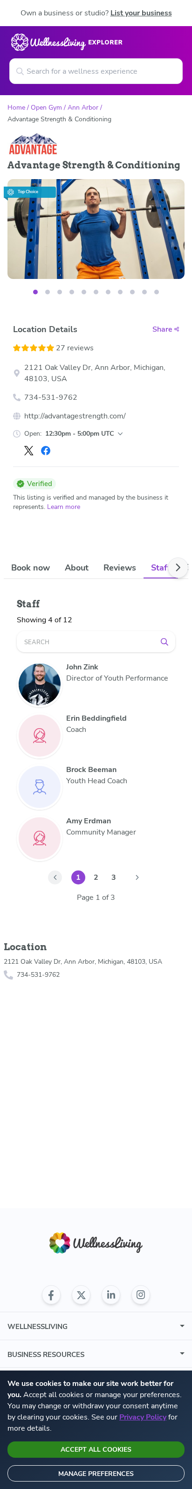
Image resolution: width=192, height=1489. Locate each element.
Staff (161, 567)
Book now (30, 567)
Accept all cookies (96, 1449)
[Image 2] (59, 292)
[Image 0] (35, 292)
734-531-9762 (50, 397)
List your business (141, 13)
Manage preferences (96, 1473)
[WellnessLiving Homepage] (96, 1243)
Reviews (119, 567)
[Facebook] (45, 450)
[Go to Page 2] (137, 877)
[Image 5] (96, 292)
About (77, 567)
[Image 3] (71, 292)
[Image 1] (47, 292)
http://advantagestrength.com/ (75, 416)
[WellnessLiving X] (81, 1295)
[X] (29, 450)
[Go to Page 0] (55, 877)
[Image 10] (156, 292)
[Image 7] (120, 292)
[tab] (30, 567)
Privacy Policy (142, 1417)
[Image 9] (144, 292)
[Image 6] (108, 292)
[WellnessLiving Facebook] (51, 1295)
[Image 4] (84, 292)
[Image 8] (132, 292)
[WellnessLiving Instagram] (140, 1295)
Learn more (63, 506)
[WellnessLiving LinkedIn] (111, 1295)
